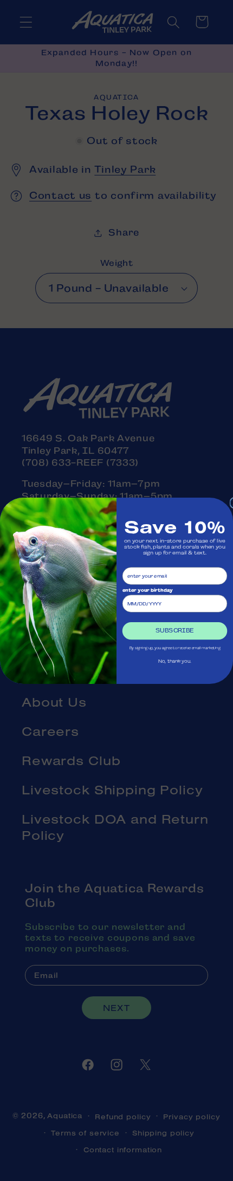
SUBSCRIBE (174, 630)
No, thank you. (174, 661)
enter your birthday (147, 590)
